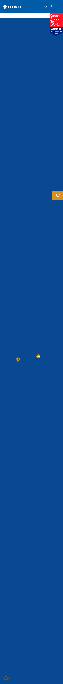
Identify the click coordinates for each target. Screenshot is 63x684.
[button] (18, 359)
